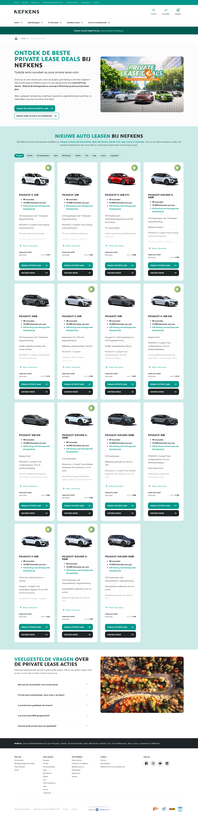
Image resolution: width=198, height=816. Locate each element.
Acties (23, 38)
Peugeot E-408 (28, 556)
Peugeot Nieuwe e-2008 (161, 196)
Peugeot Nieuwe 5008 (119, 556)
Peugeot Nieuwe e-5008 (75, 558)
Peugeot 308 (113, 316)
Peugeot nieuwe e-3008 (75, 436)
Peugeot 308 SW (29, 435)
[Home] (26, 12)
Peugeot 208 (70, 194)
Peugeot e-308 (71, 316)
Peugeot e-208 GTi (117, 194)
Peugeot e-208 (28, 194)
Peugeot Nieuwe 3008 (119, 435)
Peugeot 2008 (28, 316)
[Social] (146, 763)
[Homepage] (16, 38)
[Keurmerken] (156, 809)
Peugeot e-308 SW (160, 316)
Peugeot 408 (156, 435)
